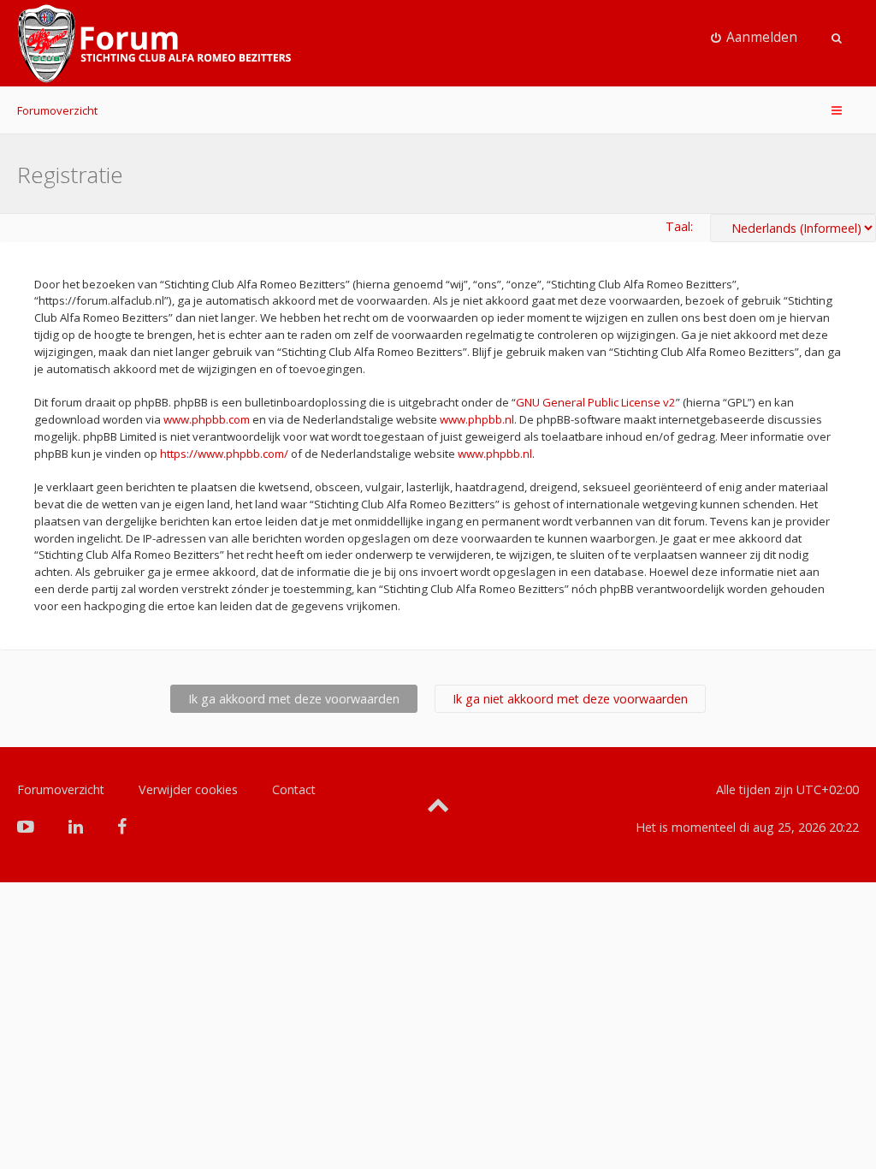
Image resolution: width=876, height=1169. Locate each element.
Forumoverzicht (57, 110)
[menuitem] (754, 37)
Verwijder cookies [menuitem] (188, 789)
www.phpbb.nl (477, 419)
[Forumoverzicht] (154, 43)
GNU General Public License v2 (596, 402)
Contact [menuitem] (294, 789)
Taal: (679, 226)
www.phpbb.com (206, 419)
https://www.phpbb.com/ (224, 453)
